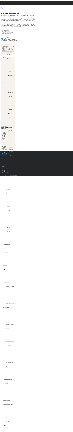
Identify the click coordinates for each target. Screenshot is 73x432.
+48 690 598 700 (4, 155)
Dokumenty (3, 171)
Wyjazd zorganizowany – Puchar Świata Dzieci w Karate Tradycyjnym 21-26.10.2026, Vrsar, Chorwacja (8, 52)
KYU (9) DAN (3, 148)
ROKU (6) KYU (4, 135)
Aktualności (6, 80)
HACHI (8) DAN (4, 147)
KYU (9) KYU (3, 132)
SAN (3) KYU (3, 138)
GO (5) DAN (3, 144)
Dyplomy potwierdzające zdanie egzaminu (7, 149)
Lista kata (3, 130)
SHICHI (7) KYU (4, 134)
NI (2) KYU (3, 139)
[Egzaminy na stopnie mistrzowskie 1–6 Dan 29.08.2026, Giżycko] (15, 125)
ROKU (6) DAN (4, 145)
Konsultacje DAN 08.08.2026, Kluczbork (7, 48)
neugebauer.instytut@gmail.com (8, 166)
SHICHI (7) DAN (4, 146)
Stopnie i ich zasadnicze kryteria (6, 131)
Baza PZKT (3, 170)
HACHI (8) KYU (4, 133)
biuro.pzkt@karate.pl (4, 154)
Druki (3, 172)
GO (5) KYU (3, 136)
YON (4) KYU (3, 137)
